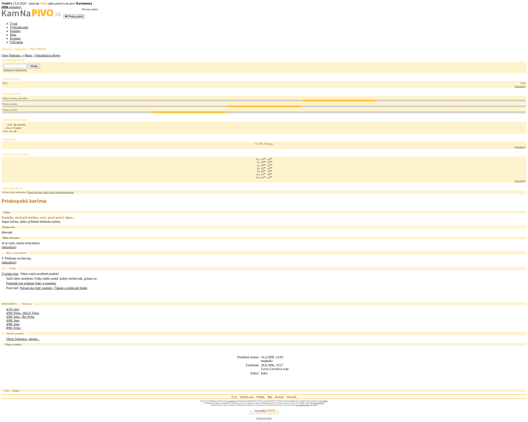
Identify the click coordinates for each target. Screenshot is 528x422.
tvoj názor (324, 401)
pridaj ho (232, 401)
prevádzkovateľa (303, 405)
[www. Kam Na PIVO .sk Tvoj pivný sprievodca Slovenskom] (264, 416)
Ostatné (15, 390)
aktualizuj (520, 86)
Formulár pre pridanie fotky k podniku (31, 283)
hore (7, 390)
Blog (13, 35)
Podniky (15, 31)
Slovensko (7, 48)
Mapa (29, 55)
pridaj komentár (8, 304)
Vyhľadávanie (19, 27)
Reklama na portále (264, 418)
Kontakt (15, 38)
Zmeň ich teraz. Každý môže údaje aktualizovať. (51, 192)
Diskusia (16, 55)
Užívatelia (16, 42)
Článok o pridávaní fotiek (70, 288)
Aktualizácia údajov (48, 55)
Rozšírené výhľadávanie (15, 70)
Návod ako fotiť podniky (36, 288)
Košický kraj (21, 48)
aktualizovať (319, 403)
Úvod (13, 23)
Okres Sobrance (38, 48)
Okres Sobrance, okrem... (22, 339)
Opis (5, 55)
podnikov (12, 7)
